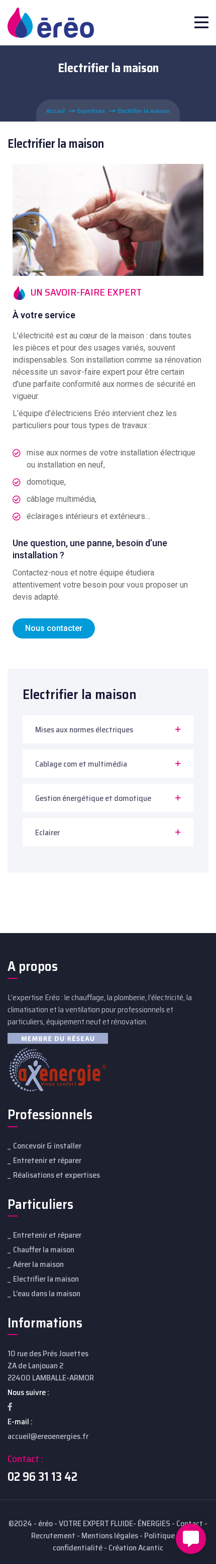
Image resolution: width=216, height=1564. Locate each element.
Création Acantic (136, 1547)
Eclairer (47, 832)
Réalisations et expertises (56, 1175)
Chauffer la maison (43, 1249)
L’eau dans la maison (46, 1293)
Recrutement (53, 1535)
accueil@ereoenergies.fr (48, 1436)
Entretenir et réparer (47, 1160)
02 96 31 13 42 (42, 1476)
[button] (53, 628)
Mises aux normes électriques (84, 729)
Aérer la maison (38, 1264)
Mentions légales (109, 1535)
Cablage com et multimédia (81, 764)
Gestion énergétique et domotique (93, 798)
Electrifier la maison (46, 1278)
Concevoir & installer (47, 1145)
